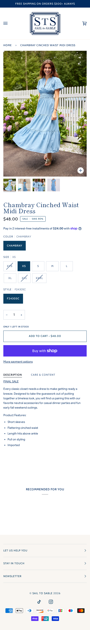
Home (7, 45)
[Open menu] (9, 23)
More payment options (18, 361)
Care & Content (43, 374)
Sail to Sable (42, 593)
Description (12, 374)
